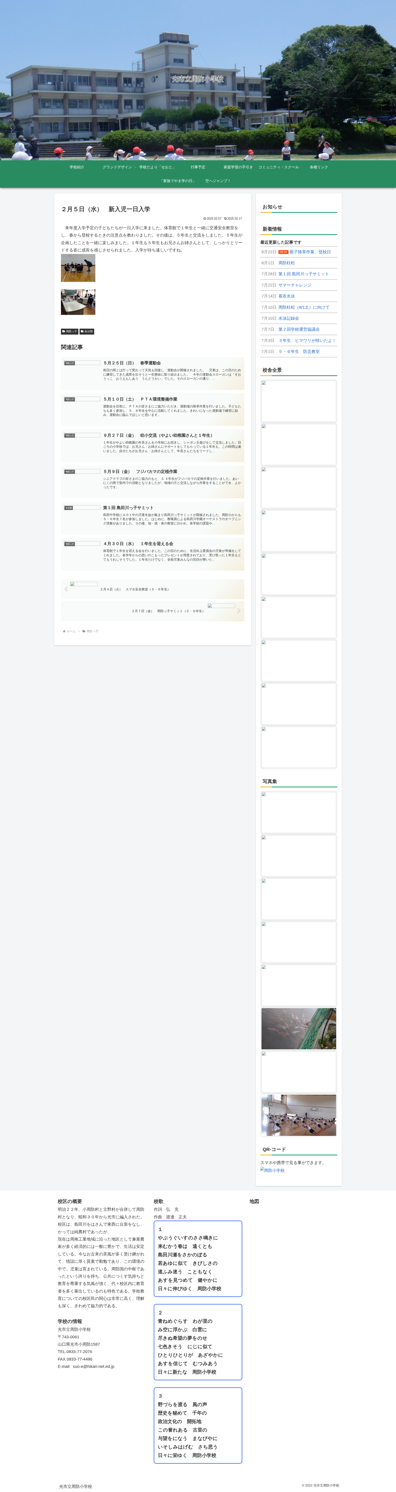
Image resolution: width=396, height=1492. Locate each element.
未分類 (89, 331)
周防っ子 (71, 331)
